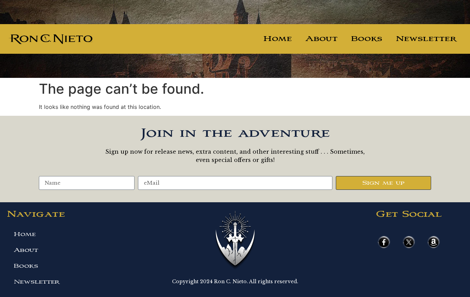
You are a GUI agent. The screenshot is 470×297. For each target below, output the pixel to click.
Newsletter (426, 38)
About (322, 38)
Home (277, 38)
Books (366, 38)
